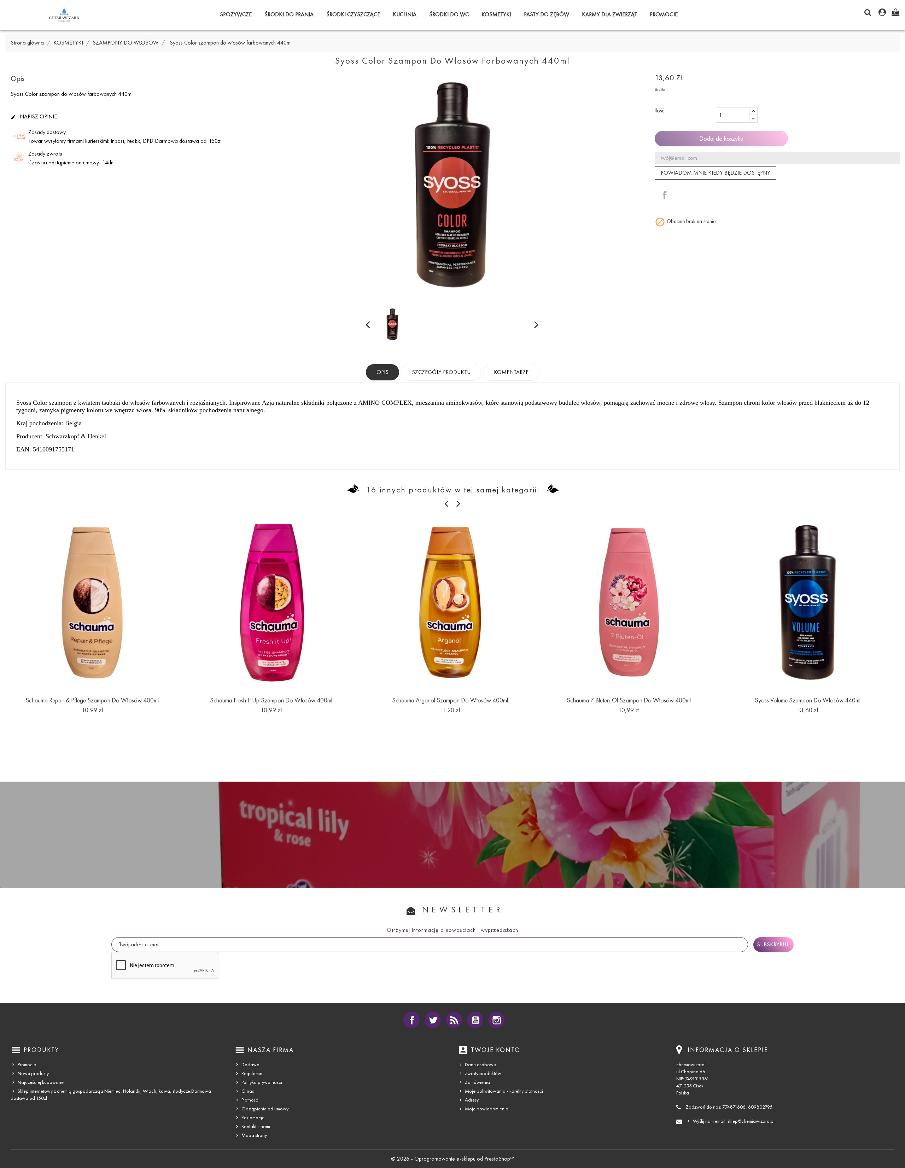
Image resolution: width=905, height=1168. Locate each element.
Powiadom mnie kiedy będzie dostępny (715, 172)
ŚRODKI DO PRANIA (289, 14)
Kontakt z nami (255, 1126)
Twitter (433, 1020)
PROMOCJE (664, 14)
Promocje (27, 1065)
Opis (382, 372)
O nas (247, 1091)
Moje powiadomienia (486, 1109)
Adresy (472, 1100)
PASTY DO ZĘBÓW (546, 14)
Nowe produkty (33, 1073)
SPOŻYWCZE (236, 14)
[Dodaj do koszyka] (76, 721)
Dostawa (250, 1065)
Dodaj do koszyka (721, 138)
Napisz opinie (34, 117)
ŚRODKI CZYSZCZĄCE (353, 14)
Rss (454, 1020)
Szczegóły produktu (441, 372)
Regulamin (251, 1073)
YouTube (475, 1020)
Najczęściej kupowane (41, 1082)
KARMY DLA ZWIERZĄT (609, 14)
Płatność (249, 1100)
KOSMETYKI (496, 14)
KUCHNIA (404, 14)
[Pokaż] (92, 721)
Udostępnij (665, 195)
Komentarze (511, 372)
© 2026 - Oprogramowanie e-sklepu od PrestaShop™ (452, 1158)
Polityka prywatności (261, 1082)
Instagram (496, 1020)
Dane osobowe (480, 1065)
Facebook (411, 1020)
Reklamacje (252, 1118)
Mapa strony (254, 1135)
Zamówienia (477, 1082)
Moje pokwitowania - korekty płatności (504, 1091)
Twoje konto (495, 1050)
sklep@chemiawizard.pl (751, 1121)
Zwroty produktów (483, 1073)
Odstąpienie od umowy (264, 1109)
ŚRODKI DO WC (449, 14)
